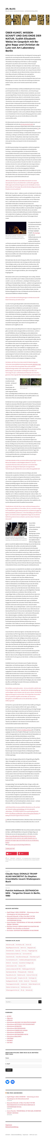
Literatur (21, 966)
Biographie (31, 947)
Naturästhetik (19, 859)
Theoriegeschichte (12, 984)
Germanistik (27, 953)
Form (24, 950)
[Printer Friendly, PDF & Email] (10, 850)
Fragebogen (32, 950)
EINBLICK (18, 858)
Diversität (10, 950)
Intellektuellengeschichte (27, 960)
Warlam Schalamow (12, 987)
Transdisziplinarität (27, 859)
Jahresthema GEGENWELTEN (15, 1032)
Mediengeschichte (28, 969)
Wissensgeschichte (12, 990)
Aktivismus (10, 944)
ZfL (8, 858)
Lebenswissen (9, 859)
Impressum (9, 1125)
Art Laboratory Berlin (27, 858)
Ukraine (24, 984)
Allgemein (10, 1018)
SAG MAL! (10, 1042)
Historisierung (35, 956)
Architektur (20, 944)
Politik (30, 972)
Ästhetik (29, 990)
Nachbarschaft (11, 972)
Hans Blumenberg (22, 956)
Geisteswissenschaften (13, 953)
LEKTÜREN (10, 1038)
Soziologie (32, 978)
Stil (20, 981)
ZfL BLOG (10, 9)
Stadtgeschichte (11, 981)
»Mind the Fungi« (37, 364)
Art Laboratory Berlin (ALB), (27, 124)
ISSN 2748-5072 (33, 1134)
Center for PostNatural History (24, 730)
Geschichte (10, 956)
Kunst (14, 963)
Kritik (8, 963)
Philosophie (22, 972)
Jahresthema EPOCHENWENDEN (16, 1028)
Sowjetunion (22, 978)
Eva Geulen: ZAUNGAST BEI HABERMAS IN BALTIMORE (23, 930)
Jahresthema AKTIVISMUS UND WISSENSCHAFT (21, 1024)
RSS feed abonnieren (14, 1093)
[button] (11, 853)
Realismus (21, 975)
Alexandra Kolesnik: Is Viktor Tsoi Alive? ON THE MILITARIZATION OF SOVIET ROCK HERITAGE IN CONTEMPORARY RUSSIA (21, 918)
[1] (38, 128)
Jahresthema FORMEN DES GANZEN (17, 1030)
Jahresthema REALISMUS (14, 1036)
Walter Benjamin (34, 984)
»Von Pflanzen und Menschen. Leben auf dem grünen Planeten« (24, 813)
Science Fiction (32, 975)
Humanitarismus (11, 960)
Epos (17, 950)
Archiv (28, 944)
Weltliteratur (26, 987)
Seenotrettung (11, 978)
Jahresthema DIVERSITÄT (14, 1026)
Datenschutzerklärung (12, 1127)
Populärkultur (11, 975)
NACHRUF (10, 1040)
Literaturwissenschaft (13, 969)
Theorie (34, 981)
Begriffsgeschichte (12, 947)
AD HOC (9, 1016)
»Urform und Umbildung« (18, 809)
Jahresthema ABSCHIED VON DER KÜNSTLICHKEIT (21, 1022)
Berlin (23, 947)
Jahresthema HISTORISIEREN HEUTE (17, 1034)
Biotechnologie (36, 858)
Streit (26, 981)
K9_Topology (36, 233)
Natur (14, 859)
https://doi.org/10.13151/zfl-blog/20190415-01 (19, 844)
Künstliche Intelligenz (26, 963)
